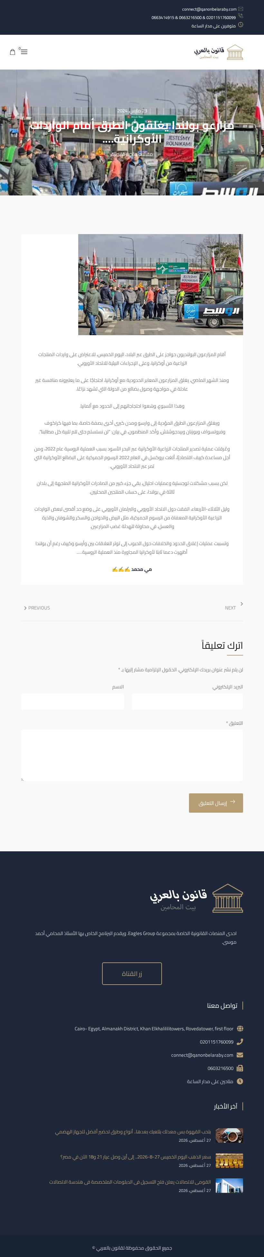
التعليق (234, 723)
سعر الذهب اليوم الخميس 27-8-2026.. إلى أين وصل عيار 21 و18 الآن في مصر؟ (136, 1156)
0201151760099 (216, 1041)
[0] (12, 52)
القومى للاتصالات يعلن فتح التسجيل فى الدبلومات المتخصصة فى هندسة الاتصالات (130, 1181)
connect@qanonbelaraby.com (209, 9)
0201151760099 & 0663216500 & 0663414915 (194, 17)
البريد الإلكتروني (227, 686)
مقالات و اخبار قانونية (132, 154)
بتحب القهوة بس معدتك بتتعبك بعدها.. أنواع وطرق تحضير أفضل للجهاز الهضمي (133, 1131)
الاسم (118, 686)
